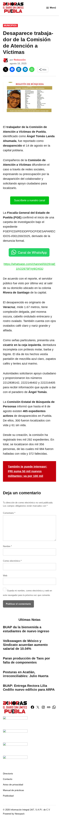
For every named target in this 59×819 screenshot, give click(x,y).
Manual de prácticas (13, 790)
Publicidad (8, 795)
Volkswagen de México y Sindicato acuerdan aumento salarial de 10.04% (25, 644)
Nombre (7, 546)
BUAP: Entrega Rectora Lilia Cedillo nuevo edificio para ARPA (29, 687)
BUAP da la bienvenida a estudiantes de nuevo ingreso (26, 629)
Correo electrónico (12, 561)
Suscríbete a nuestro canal (29, 200)
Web (5, 576)
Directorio (8, 773)
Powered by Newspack (14, 814)
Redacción (20, 59)
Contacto (7, 779)
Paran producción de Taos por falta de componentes (26, 660)
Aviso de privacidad (13, 784)
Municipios (10, 25)
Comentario (9, 513)
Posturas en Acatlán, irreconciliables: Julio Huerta (25, 674)
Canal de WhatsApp (32, 252)
